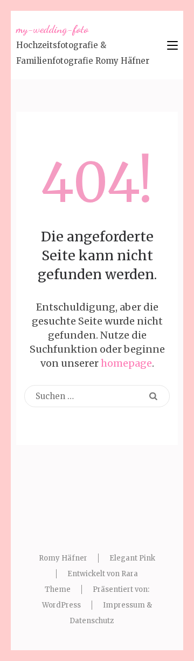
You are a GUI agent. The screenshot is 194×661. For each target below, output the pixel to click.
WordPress (61, 605)
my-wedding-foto (52, 29)
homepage (126, 363)
